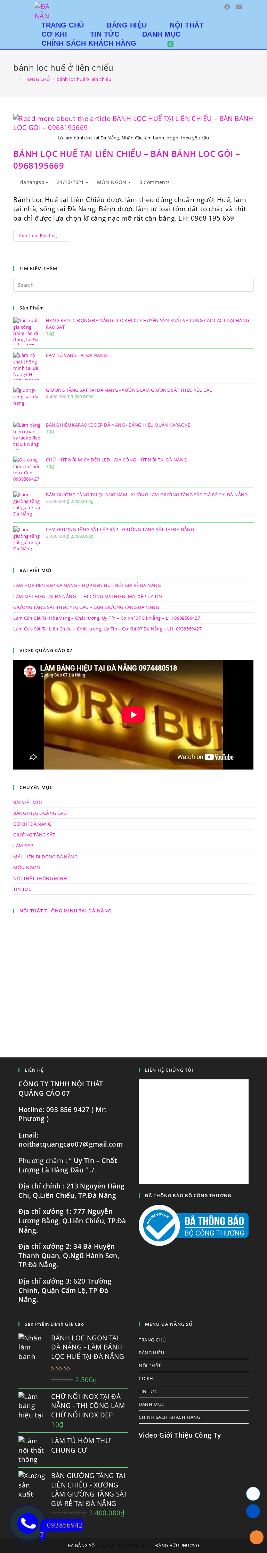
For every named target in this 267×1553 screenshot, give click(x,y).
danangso (32, 182)
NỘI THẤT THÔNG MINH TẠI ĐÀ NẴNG (65, 911)
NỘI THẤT (150, 1365)
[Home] (15, 79)
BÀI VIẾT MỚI (27, 802)
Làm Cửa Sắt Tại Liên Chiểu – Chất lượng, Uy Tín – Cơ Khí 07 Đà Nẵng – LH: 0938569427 (107, 629)
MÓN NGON (112, 182)
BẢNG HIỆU (151, 1352)
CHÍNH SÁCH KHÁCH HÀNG (170, 1417)
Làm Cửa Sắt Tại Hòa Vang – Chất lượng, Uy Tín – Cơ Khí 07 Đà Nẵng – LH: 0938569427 (106, 618)
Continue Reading (44, 237)
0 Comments (154, 182)
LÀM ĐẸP (23, 845)
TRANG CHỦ (152, 1340)
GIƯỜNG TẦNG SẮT (34, 835)
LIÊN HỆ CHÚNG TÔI (169, 1070)
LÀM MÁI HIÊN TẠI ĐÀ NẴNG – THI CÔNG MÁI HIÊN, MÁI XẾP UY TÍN (87, 596)
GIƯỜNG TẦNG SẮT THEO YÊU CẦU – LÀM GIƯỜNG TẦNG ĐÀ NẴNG (86, 607)
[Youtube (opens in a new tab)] (239, 7)
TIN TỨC (22, 889)
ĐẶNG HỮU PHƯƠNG (177, 1545)
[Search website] (189, 43)
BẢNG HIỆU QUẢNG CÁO (40, 813)
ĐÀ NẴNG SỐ (81, 1545)
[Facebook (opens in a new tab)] (227, 7)
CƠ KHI (147, 1378)
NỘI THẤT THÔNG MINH (40, 878)
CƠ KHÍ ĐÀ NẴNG (32, 824)
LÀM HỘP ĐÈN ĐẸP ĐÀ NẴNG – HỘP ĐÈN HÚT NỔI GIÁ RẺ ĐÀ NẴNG (87, 585)
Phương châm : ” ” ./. (67, 1165)
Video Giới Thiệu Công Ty (180, 1435)
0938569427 (61, 1530)
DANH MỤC (151, 1404)
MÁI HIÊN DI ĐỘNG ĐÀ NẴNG (45, 857)
